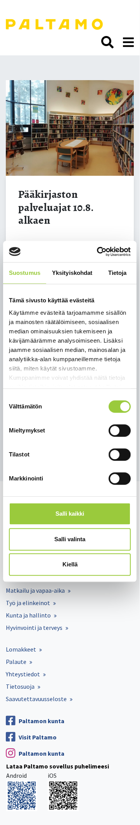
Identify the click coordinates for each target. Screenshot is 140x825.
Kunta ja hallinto (28, 615)
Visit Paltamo (38, 737)
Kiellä (70, 564)
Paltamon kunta (41, 721)
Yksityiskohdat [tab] (72, 272)
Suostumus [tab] (24, 272)
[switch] (120, 430)
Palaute (16, 661)
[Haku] (107, 42)
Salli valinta (69, 539)
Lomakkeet (21, 649)
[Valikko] (128, 42)
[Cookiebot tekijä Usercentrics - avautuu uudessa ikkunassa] (98, 252)
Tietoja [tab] (117, 272)
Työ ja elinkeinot (28, 603)
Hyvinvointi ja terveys (34, 627)
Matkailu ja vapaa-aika (35, 590)
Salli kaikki (69, 513)
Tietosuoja (20, 686)
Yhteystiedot (23, 674)
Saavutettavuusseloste (36, 699)
